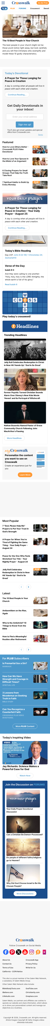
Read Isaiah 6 (11, 284)
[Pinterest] (12, 952)
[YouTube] (25, 952)
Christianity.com (33, 992)
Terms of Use (7, 968)
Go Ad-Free (43, 3)
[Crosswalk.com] (21, 2)
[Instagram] (31, 952)
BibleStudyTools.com (11, 988)
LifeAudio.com (8, 996)
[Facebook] (5, 952)
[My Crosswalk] (19, 451)
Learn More (25, 475)
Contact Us (7, 964)
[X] (18, 952)
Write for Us (31, 968)
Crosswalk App (32, 960)
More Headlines (14, 438)
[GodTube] (44, 952)
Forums (22, 8)
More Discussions (25, 893)
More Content (25, 726)
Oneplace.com (32, 996)
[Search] (4, 8)
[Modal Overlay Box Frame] (25, 120)
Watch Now (25, 775)
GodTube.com (32, 988)
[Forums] (38, 952)
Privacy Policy (31, 964)
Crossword (35, 8)
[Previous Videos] (21, 587)
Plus (12, 8)
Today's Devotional (16, 73)
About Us (6, 960)
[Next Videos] (28, 587)
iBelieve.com (7, 992)
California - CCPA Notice (12, 971)
